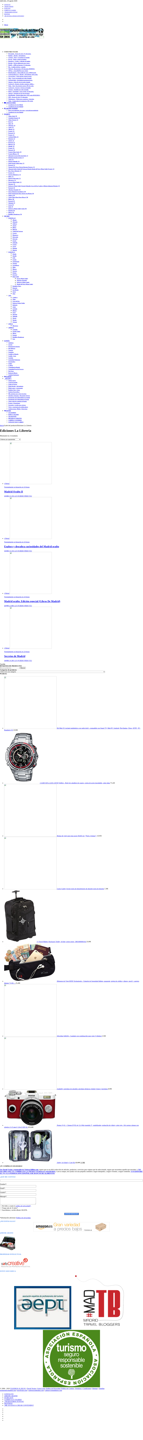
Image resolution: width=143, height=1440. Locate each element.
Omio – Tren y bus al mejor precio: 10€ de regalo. (21, 85)
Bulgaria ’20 (11, 144)
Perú (14, 339)
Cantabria (11, 352)
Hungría (15, 250)
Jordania (15, 308)
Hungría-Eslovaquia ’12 (14, 178)
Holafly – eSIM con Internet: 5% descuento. (19, 65)
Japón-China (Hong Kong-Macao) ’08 (18, 197)
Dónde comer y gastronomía (15, 388)
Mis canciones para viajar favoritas (17, 393)
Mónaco (15, 269)
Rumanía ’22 (11, 138)
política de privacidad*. (23, 1206)
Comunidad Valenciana (14, 359)
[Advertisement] (38, 44)
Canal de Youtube (12, 382)
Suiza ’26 (10, 123)
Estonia (14, 240)
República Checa (17, 286)
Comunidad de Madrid (14, 367)
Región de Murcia (12, 373)
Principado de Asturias (14, 346)
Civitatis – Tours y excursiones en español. (19, 57)
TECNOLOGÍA (12, 416)
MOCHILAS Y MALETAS (15, 418)
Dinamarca (15, 235)
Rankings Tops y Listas (14, 390)
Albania (15, 220)
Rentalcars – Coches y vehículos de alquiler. (19, 61)
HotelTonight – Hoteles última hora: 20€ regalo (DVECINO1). (24, 95)
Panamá (15, 335)
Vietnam (15, 322)
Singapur (15, 314)
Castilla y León (12, 356)
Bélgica (14, 227)
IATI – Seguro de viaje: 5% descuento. (18, 97)
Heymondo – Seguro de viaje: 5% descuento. (19, 53)
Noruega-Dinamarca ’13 (14, 174)
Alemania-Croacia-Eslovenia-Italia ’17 (18, 155)
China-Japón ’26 (12, 116)
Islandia (15, 255)
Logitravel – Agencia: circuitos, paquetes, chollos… (21, 84)
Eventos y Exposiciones (14, 403)
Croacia (15, 233)
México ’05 (11, 212)
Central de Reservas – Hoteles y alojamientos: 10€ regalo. (23, 74)
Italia (14, 257)
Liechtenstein (16, 261)
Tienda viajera (12, 380)
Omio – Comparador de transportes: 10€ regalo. (20, 101)
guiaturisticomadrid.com (8, 1390)
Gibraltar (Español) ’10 (14, 189)
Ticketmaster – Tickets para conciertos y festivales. (21, 99)
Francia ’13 (11, 172)
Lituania (15, 263)
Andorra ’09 (11, 195)
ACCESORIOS (12, 412)
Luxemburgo (16, 265)
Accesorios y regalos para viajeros (17, 405)
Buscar (23, 668)
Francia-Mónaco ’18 (13, 153)
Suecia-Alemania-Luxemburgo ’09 (17, 191)
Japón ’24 (11, 127)
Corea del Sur (16, 301)
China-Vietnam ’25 (13, 119)
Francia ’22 (11, 135)
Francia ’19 (11, 148)
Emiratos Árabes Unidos (19, 303)
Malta (14, 267)
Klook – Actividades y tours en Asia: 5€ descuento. (21, 91)
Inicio (2, 425)
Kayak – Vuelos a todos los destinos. (17, 59)
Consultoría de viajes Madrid (15, 106)
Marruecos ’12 (12, 180)
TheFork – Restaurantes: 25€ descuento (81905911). (21, 68)
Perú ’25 (10, 121)
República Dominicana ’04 (15, 214)
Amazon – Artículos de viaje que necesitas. (19, 93)
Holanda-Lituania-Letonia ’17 (16, 157)
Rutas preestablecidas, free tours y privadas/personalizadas (23, 110)
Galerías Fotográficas (13, 392)
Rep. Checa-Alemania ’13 (14, 170)
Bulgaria (15, 229)
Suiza (14, 293)
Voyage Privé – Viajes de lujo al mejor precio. (20, 76)
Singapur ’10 (11, 184)
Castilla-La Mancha (13, 354)
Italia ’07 (10, 206)
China (14, 299)
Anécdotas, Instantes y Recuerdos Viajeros (19, 395)
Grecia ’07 (11, 204)
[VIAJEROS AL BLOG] (22, 38)
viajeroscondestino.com (36, 1390)
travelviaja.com (22, 1390)
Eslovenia (15, 238)
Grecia (14, 246)
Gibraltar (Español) (22, 280)
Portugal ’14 (11, 165)
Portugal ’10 (11, 187)
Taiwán (14, 318)
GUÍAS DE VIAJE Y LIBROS (15, 422)
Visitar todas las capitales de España (17, 401)
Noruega (15, 271)
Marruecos (15, 325)
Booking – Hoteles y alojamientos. (17, 55)
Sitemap (95, 1388)
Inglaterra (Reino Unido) (23, 282)
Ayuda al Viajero (12, 384)
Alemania (15, 221)
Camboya (15, 297)
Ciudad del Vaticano (18, 231)
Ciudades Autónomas (13, 375)
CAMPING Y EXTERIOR (15, 420)
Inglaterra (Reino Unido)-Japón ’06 (17, 208)
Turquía (15, 320)
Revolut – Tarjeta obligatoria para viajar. (19, 63)
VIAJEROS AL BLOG (18, 1388)
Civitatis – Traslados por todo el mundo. (18, 89)
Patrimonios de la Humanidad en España (18, 399)
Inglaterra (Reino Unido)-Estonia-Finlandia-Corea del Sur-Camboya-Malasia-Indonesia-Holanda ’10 (34, 186)
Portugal (15, 274)
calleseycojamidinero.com (53, 1390)
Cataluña (10, 358)
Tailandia (15, 316)
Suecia (14, 291)
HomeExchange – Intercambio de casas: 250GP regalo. (22, 72)
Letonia (14, 259)
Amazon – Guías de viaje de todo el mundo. (19, 82)
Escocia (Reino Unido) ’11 (14, 182)
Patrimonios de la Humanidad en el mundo (19, 397)
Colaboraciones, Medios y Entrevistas (17, 409)
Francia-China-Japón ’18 (14, 152)
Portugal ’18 (11, 150)
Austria (14, 225)
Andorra (15, 223)
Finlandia (15, 242)
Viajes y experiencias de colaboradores (18, 407)
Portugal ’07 (11, 201)
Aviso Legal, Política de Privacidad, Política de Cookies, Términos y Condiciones (64, 1388)
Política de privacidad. (23, 1218)
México (14, 333)
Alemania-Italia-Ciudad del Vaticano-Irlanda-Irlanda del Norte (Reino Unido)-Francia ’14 (31, 169)
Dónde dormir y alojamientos (15, 386)
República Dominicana (18, 337)
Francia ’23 (11, 131)
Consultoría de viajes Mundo (15, 104)
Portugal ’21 (11, 142)
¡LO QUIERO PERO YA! (23, 496)
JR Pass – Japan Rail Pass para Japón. (18, 70)
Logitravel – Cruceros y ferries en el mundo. (19, 87)
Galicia (10, 363)
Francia (15, 244)
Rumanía (15, 288)
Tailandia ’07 (11, 203)
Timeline (101, 1388)
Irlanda (14, 254)
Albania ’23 (11, 129)
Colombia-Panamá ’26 (14, 118)
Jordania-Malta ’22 (13, 136)
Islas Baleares (11, 348)
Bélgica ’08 (11, 199)
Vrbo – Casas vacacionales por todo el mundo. (20, 78)
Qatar (14, 312)
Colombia (15, 329)
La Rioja (10, 365)
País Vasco (11, 371)
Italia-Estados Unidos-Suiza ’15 (16, 163)
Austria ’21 (11, 140)
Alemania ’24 (11, 125)
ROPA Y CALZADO (13, 414)
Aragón (10, 344)
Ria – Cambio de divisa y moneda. (17, 67)
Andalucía (11, 342)
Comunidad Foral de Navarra (16, 369)
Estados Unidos (16, 331)
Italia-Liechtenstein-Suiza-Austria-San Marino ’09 (21, 193)
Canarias (10, 350)
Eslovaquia (15, 237)
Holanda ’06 (11, 210)
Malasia (15, 310)
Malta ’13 (10, 176)
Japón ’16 (11, 159)
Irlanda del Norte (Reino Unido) (25, 284)
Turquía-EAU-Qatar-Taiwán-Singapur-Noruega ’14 (21, 167)
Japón (14, 306)
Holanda (15, 248)
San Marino (16, 289)
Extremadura (11, 361)
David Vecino (31, 1388)
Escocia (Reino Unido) (22, 278)
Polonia (14, 272)
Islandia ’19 (11, 146)
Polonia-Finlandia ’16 (13, 161)
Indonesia (15, 305)
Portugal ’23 (11, 133)
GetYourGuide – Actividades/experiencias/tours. (20, 80)
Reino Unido (16, 276)
